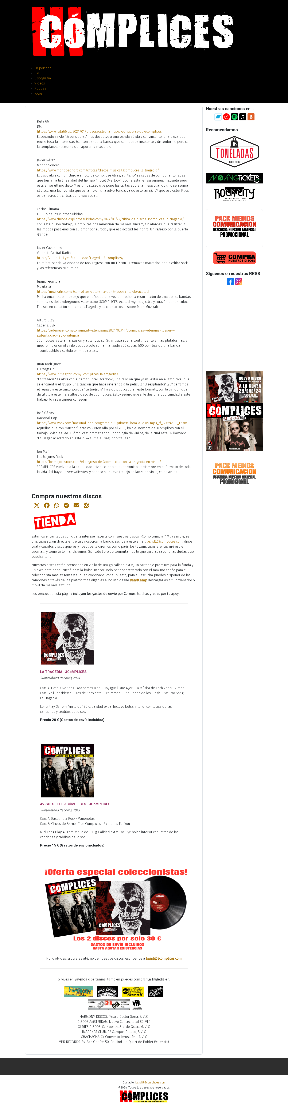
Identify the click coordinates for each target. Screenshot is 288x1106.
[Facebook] (230, 281)
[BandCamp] (218, 116)
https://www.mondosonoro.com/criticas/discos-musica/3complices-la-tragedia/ (98, 170)
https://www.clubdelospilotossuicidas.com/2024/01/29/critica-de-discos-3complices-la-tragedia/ (110, 219)
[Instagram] (238, 281)
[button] (36, 505)
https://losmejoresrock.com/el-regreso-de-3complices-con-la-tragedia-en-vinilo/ (99, 462)
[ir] (234, 152)
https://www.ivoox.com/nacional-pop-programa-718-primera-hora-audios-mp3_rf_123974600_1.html (112, 423)
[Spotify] (234, 116)
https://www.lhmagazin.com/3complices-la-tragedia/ (77, 374)
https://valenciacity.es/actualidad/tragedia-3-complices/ (80, 258)
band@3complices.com (165, 541)
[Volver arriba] (281, 1098)
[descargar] (234, 226)
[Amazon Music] (251, 116)
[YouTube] (226, 116)
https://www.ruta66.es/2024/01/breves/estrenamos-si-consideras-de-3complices (99, 132)
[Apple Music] (243, 116)
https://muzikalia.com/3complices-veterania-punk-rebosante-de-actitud (93, 292)
